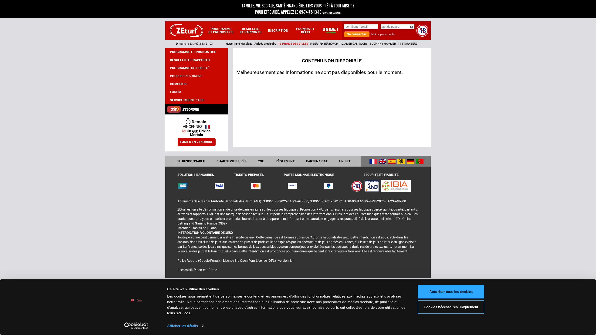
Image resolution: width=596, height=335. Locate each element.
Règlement (285, 161)
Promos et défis (305, 30)
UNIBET (345, 161)
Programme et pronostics (221, 30)
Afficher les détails (182, 326)
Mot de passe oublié (383, 34)
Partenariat (317, 161)
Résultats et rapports (250, 30)
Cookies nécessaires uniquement (451, 307)
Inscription (278, 30)
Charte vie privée (231, 161)
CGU (261, 161)
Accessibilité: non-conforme (197, 270)
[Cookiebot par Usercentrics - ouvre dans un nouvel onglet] (136, 325)
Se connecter (356, 34)
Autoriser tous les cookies (451, 292)
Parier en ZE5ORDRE (196, 142)
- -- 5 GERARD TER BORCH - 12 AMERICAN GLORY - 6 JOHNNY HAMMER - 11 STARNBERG (293, 43)
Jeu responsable (190, 161)
